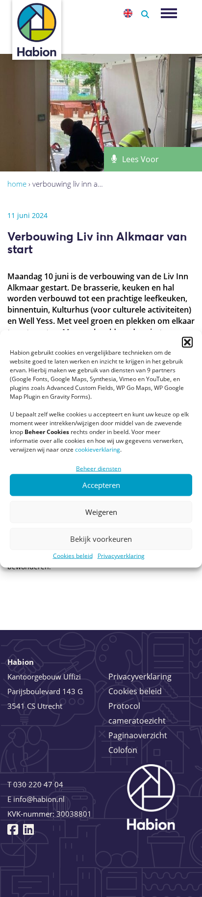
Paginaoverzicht (137, 735)
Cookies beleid (73, 555)
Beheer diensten (98, 468)
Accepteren (101, 485)
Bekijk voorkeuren (101, 539)
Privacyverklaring (121, 555)
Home (16, 184)
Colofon (122, 750)
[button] (187, 342)
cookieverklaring (97, 449)
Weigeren (101, 512)
